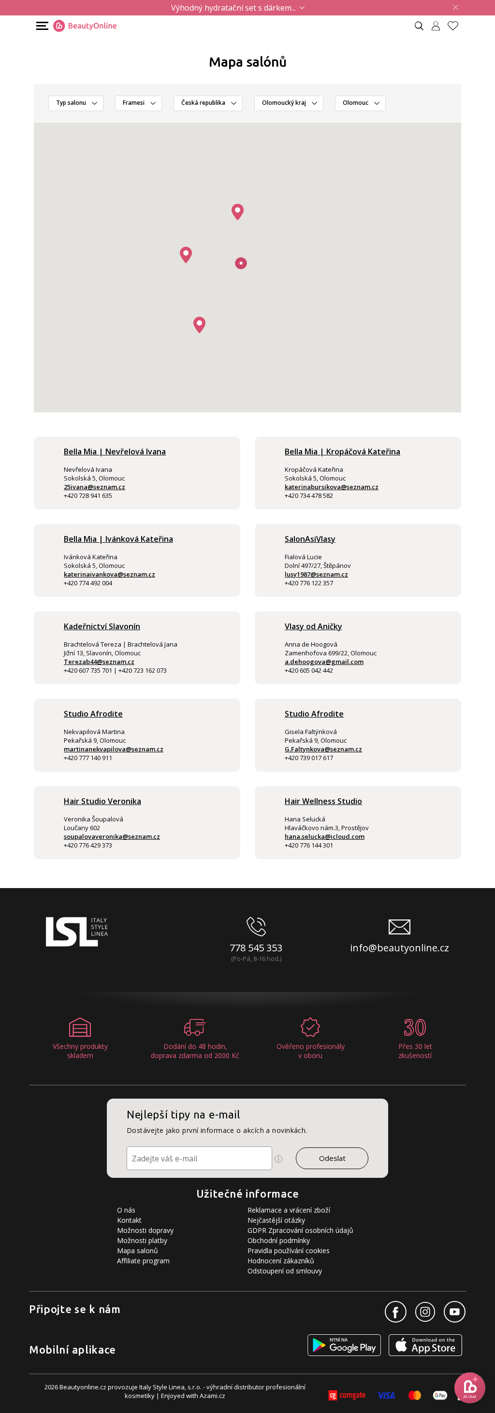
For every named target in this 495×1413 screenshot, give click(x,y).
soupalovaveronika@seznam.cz (112, 836)
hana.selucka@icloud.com (324, 836)
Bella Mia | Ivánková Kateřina (118, 539)
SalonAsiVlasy (310, 539)
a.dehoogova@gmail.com (324, 661)
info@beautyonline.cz (399, 947)
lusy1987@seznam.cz (316, 574)
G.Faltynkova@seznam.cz (323, 749)
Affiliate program (143, 1260)
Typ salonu (71, 103)
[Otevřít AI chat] (469, 1387)
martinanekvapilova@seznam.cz (113, 749)
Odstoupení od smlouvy (285, 1270)
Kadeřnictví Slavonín (102, 626)
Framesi (134, 103)
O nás (126, 1210)
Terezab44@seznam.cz (99, 661)
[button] (238, 212)
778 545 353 (256, 947)
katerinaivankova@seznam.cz (109, 574)
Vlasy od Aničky (313, 626)
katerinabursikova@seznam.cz (332, 486)
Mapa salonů (137, 1250)
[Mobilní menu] (41, 25)
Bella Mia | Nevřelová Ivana (115, 451)
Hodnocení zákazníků (281, 1260)
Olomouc (355, 103)
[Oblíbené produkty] (457, 25)
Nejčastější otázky (276, 1220)
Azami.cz (212, 1395)
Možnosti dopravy (145, 1230)
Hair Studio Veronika (102, 801)
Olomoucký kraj (284, 103)
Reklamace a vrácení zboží (289, 1210)
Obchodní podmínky (279, 1240)
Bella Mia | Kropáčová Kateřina (342, 451)
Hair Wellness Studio (323, 801)
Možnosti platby (142, 1240)
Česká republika (203, 103)
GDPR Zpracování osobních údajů (300, 1230)
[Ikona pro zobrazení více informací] (278, 1159)
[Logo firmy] (84, 26)
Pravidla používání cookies (289, 1250)
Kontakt (129, 1220)
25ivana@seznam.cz (94, 486)
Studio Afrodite (93, 713)
